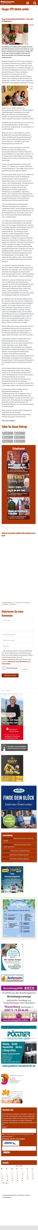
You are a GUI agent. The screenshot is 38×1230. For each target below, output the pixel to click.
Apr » (7, 1183)
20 (2, 1178)
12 (32, 1174)
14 (7, 1176)
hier (3, 1125)
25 (27, 1178)
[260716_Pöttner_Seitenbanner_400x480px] (18, 1027)
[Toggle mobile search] (34, 2)
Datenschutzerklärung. (9, 659)
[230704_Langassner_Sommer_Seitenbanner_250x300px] (12, 867)
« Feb (3, 1183)
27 (2, 1181)
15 (12, 1176)
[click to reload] (11, 1143)
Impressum (20, 1195)
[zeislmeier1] (12, 975)
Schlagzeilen (5, 604)
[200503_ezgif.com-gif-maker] (12, 945)
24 (22, 1178)
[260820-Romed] (18, 452)
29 (12, 1181)
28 (7, 1181)
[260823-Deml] (19, 498)
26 (32, 1178)
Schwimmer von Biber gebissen (20, 851)
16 (17, 1176)
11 (27, 1174)
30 (17, 1181)
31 (22, 1181)
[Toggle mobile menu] (27, 2)
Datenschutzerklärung (19, 1134)
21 (7, 1178)
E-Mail (4, 1127)
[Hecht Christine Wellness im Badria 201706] (12, 1090)
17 (22, 1176)
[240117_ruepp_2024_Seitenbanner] (12, 756)
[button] (7, 433)
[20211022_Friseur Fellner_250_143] (12, 1073)
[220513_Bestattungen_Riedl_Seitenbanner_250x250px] (19, 987)
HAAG (13, 604)
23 (17, 1178)
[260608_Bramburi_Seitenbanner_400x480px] (18, 898)
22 (12, 1178)
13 (2, 1176)
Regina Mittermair (8, 602)
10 (22, 1174)
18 (27, 1176)
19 (32, 1176)
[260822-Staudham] (18, 475)
